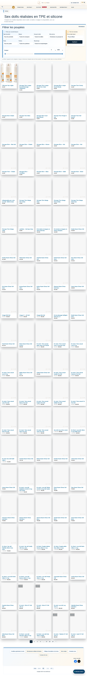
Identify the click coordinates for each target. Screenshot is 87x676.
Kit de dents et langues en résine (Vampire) (60, 229)
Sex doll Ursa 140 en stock (61, 430)
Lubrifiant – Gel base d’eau (26, 229)
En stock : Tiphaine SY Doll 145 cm (61, 634)
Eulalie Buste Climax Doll (77, 229)
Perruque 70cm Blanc (24, 115)
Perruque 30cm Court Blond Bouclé (42, 116)
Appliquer (74, 41)
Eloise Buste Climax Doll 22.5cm (25, 344)
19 (52, 641)
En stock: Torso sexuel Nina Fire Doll (8, 430)
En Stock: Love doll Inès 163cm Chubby (43, 634)
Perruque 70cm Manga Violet (8, 229)
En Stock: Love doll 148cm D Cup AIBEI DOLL (78, 430)
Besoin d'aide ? (80, 671)
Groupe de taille (37, 34)
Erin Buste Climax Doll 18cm (8, 287)
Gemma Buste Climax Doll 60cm (43, 518)
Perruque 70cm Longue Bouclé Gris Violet (42, 86)
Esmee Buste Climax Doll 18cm (25, 287)
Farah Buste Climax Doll (8, 344)
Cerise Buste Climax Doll (8, 487)
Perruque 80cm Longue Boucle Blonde (60, 86)
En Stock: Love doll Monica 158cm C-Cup (24, 577)
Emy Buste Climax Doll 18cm (77, 258)
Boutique (29, 7)
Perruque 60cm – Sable (60, 171)
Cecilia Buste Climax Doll (77, 576)
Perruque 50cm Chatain (8, 115)
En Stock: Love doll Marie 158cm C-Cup (77, 547)
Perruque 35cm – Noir (59, 144)
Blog (72, 7)
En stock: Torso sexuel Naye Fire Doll (25, 430)
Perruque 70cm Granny (77, 85)
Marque (20, 34)
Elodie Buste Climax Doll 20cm (77, 316)
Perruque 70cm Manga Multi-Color (77, 201)
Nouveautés (53, 7)
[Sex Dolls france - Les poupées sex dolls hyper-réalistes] (43, 3)
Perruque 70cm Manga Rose (42, 201)
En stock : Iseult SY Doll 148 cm (77, 634)
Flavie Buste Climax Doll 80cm (60, 488)
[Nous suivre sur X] (79, 661)
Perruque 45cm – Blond (77, 171)
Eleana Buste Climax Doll (43, 458)
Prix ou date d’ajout (71, 34)
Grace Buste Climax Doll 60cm (77, 518)
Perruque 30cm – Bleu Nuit (9, 144)
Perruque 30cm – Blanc (43, 171)
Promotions (20, 7)
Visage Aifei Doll (41, 315)
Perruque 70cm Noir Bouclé (76, 116)
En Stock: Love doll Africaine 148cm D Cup (25, 634)
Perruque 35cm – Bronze (43, 144)
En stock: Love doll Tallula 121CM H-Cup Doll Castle (43, 488)
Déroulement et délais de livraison (34, 651)
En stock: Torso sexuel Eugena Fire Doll (42, 402)
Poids (4, 40)
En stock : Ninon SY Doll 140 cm (43, 606)
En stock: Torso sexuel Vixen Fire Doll (42, 430)
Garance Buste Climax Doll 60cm (25, 518)
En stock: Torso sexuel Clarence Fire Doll (77, 373)
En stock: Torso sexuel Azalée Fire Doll (60, 373)
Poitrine (20, 40)
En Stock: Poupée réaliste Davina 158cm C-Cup (43, 547)
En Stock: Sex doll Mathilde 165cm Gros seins (7, 548)
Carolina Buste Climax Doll (26, 458)
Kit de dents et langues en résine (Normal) (43, 229)
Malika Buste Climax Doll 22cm (25, 373)
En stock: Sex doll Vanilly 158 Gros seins (25, 547)
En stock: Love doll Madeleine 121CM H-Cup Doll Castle (25, 489)
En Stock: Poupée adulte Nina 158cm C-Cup (60, 547)
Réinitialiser (82, 26)
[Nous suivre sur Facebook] (75, 661)
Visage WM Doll (6, 315)
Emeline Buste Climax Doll (60, 458)
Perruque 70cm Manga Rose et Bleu (59, 201)
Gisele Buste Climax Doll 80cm (60, 518)
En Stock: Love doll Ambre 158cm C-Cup (9, 577)
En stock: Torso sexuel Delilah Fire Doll (60, 402)
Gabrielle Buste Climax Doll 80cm (77, 606)
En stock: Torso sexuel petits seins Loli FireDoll (43, 344)
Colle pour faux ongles (7, 85)
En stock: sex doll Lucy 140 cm (60, 606)
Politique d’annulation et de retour (51, 651)
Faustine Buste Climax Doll (8, 606)
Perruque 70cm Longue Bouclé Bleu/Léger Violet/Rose (25, 87)
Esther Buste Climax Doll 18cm (43, 287)
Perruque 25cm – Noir (76, 144)
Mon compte (64, 651)
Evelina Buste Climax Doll (8, 257)
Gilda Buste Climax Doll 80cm (8, 634)
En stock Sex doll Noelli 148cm (8, 459)
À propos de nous (43, 655)
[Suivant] (56, 641)
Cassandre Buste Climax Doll (60, 577)
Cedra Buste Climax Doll (77, 458)
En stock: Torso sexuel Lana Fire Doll (8, 402)
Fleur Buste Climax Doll (77, 487)
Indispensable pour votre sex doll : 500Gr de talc (8, 201)
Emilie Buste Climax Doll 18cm (60, 258)
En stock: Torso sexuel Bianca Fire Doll (25, 402)
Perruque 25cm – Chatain (25, 144)
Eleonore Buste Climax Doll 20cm (60, 287)
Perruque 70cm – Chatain (8, 171)
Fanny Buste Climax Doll (77, 286)
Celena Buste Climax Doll (43, 372)
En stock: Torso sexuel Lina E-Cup (77, 344)
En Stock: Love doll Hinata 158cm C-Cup (43, 577)
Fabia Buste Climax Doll (25, 257)
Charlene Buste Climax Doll (42, 258)
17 (46, 641)
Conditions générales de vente (17, 651)
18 (49, 641)
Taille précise (52, 34)
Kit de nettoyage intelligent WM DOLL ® (60, 316)
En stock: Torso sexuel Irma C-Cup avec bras (60, 344)
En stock (38, 7)
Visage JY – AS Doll (24, 315)
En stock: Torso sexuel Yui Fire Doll (78, 402)
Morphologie (36, 40)
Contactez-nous (72, 651)
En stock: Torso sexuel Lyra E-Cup (8, 373)
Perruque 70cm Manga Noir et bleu (25, 201)
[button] (75, 2)
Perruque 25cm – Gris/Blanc (23, 172)
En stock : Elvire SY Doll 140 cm (25, 606)
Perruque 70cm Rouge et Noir (60, 116)
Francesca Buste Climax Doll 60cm (8, 518)
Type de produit (6, 34)
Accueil (13, 7)
